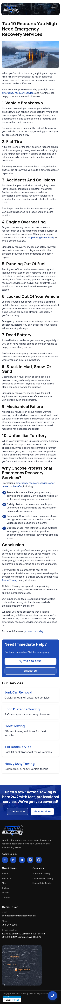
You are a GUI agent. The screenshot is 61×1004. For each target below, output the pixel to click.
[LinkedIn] (22, 860)
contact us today (34, 631)
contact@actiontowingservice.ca (19, 915)
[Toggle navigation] (53, 9)
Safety (5, 892)
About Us (6, 878)
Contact (6, 897)
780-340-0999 (32, 661)
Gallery (5, 888)
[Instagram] (13, 860)
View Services (42, 811)
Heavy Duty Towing (42, 883)
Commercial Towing (43, 878)
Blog (4, 883)
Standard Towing (41, 873)
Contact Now (17, 811)
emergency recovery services (18, 92)
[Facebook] (5, 860)
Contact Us (30, 670)
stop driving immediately (41, 237)
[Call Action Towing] (52, 995)
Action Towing (9, 580)
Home (5, 873)
